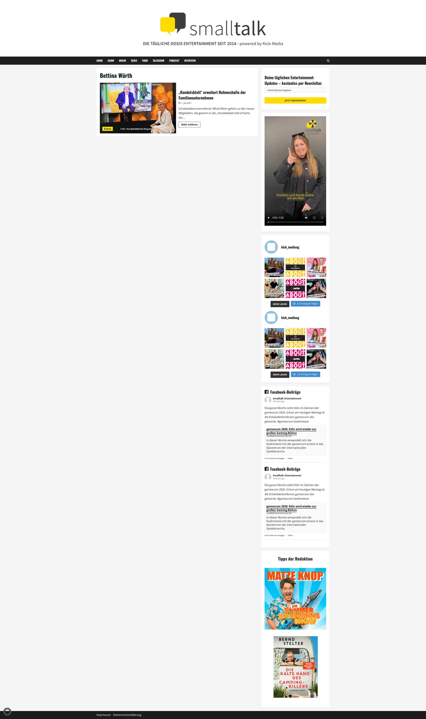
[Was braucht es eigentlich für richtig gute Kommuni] (295, 267)
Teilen (290, 458)
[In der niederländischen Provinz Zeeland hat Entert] (274, 288)
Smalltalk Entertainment (287, 398)
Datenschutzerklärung (127, 715)
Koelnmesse (301, 421)
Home (100, 61)
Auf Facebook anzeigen (275, 458)
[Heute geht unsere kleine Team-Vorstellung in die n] (295, 288)
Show (111, 61)
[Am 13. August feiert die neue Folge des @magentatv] (274, 267)
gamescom (271, 412)
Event (107, 128)
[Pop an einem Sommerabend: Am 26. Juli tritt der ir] (316, 288)
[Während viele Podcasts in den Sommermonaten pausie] (316, 267)
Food (145, 61)
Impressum (104, 715)
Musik (122, 61)
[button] (7, 711)
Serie (134, 61)
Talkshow (158, 61)
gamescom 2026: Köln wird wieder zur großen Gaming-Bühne (291, 431)
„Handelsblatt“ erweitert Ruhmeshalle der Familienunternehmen (138, 108)
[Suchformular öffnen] (328, 60)
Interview (190, 61)
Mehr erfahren (190, 125)
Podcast (174, 61)
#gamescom (285, 421)
